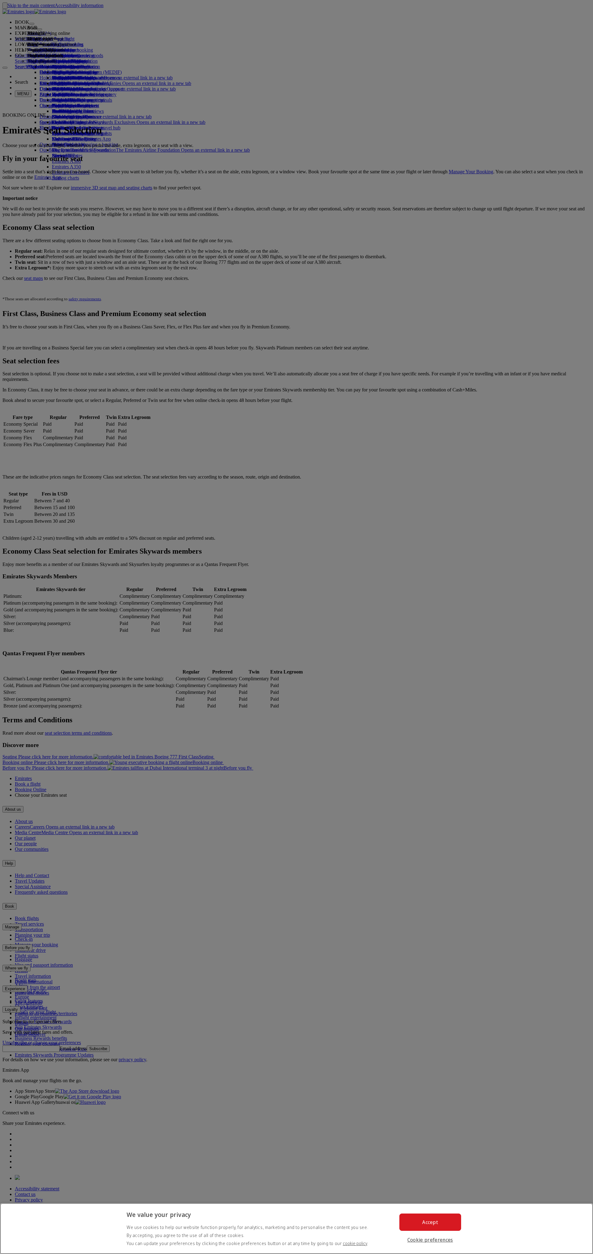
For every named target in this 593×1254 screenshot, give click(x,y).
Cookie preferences (430, 1239)
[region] (296, 1228)
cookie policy (355, 1243)
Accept (430, 1222)
